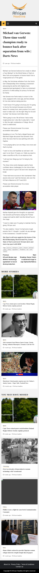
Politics (5, 507)
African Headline (16, 63)
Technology (6, 466)
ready (9, 249)
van (27, 249)
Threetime (22, 249)
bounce (9, 247)
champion (15, 247)
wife (31, 249)
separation (15, 249)
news (4, 249)
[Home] (4, 23)
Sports (4, 28)
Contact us (19, 567)
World (5, 251)
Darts (20, 247)
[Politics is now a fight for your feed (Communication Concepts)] (19, 491)
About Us (7, 564)
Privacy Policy (15, 564)
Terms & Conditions (27, 564)
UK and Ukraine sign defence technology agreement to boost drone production (10, 259)
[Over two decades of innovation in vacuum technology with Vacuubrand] (19, 451)
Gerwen (26, 247)
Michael (31, 247)
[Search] (36, 23)
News (4, 547)
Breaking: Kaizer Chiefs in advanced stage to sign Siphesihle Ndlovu (28, 258)
